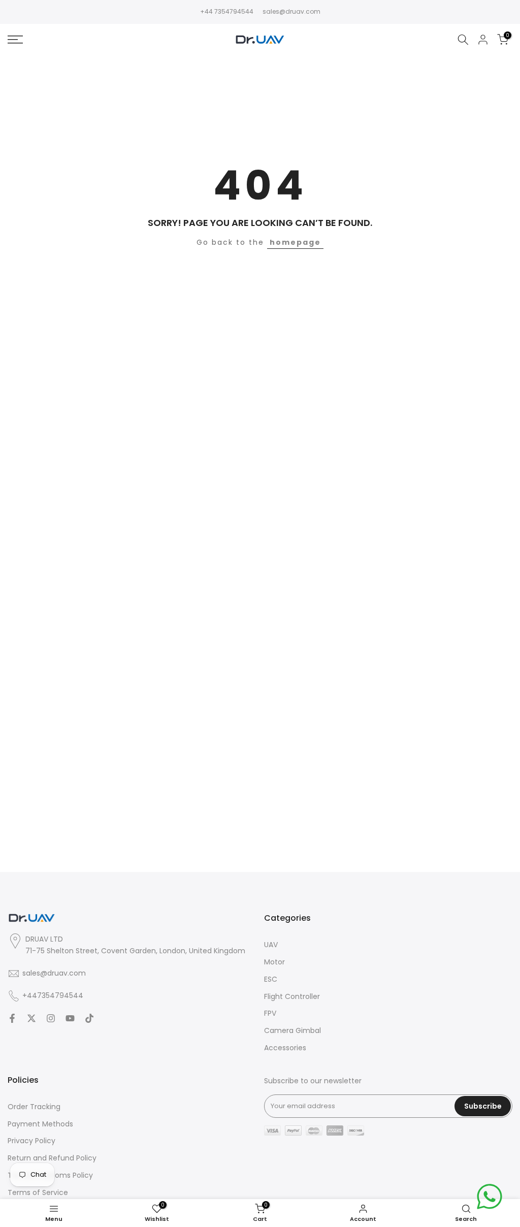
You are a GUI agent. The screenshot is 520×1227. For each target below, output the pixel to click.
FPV (270, 1013)
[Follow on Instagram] (50, 1018)
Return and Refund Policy (52, 1158)
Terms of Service (38, 1193)
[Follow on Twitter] (31, 1018)
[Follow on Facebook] (12, 1018)
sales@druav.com (291, 11)
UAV (271, 945)
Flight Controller (292, 997)
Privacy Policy (31, 1141)
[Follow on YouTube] (70, 1018)
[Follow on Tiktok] (89, 1018)
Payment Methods (40, 1124)
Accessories (285, 1048)
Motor (274, 962)
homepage (295, 242)
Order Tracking (34, 1107)
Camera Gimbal (292, 1031)
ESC (270, 979)
